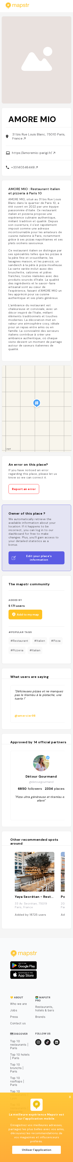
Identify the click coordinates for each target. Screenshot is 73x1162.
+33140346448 (23, 167)
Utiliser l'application (36, 1150)
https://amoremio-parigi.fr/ (32, 153)
